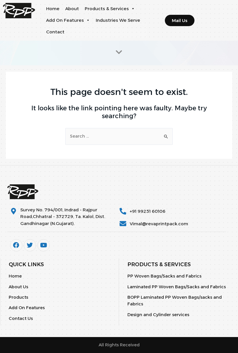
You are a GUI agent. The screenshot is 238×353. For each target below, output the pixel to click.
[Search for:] (119, 136)
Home (52, 8)
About (72, 8)
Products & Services (107, 8)
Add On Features (65, 20)
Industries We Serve (118, 20)
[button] (133, 9)
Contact (55, 32)
